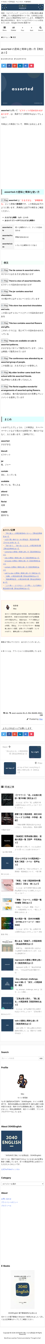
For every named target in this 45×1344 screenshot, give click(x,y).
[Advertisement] (22, 158)
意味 (29, 713)
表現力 (40, 713)
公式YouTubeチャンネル (10, 1169)
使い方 (25, 713)
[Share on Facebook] (9, 66)
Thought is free (35, 1338)
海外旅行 (28, 2)
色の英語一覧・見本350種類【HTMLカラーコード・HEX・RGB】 (28, 921)
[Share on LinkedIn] (20, 66)
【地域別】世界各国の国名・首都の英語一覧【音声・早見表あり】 (28, 839)
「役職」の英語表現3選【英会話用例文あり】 (22, 576)
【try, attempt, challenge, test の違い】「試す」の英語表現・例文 (28, 982)
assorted (19, 713)
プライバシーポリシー (9, 1202)
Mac (41, 719)
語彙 (41, 715)
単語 (6, 713)
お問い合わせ (6, 1199)
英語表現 (34, 713)
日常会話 (12, 2)
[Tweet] (3, 66)
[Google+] (14, 66)
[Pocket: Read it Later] (31, 66)
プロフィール (6, 1206)
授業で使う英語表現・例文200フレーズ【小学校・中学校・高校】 (28, 817)
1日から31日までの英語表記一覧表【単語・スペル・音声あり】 (28, 861)
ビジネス (20, 2)
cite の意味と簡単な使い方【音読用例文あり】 (22, 558)
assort (14, 713)
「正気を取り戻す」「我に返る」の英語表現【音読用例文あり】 (28, 1001)
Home (5, 2)
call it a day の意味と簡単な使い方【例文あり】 (23, 573)
